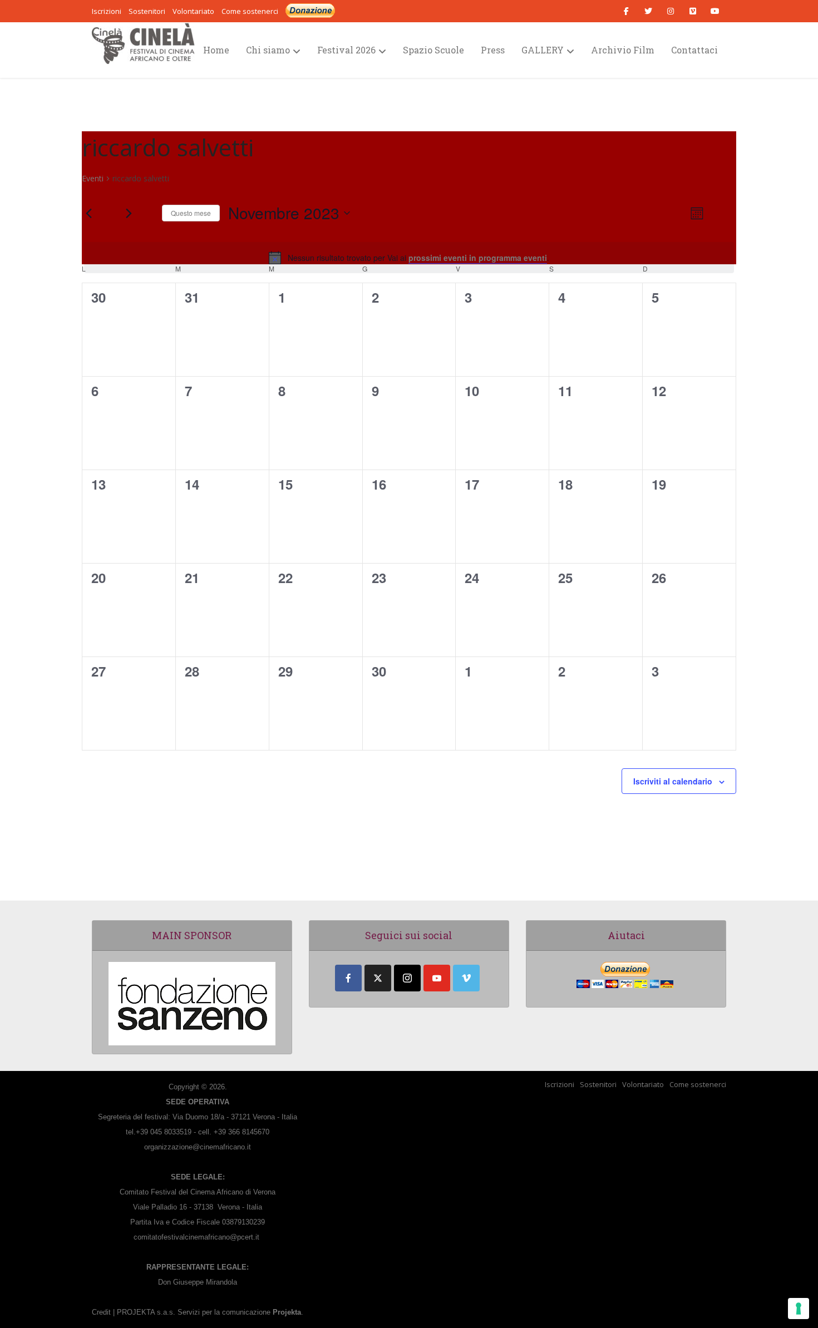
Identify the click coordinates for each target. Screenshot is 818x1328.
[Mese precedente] (88, 213)
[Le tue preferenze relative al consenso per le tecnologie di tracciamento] (798, 1308)
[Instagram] (407, 978)
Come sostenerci (249, 11)
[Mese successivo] (129, 213)
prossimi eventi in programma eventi (477, 257)
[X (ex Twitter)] (377, 978)
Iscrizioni (559, 1084)
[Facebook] (348, 978)
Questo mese (191, 213)
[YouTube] (436, 978)
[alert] (409, 257)
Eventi (93, 178)
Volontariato (643, 1084)
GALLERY (542, 50)
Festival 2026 (346, 50)
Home (216, 50)
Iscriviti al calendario (672, 781)
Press (493, 50)
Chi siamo (268, 50)
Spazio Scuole (433, 50)
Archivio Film (622, 50)
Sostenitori (598, 1084)
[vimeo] (466, 978)
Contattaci (694, 50)
